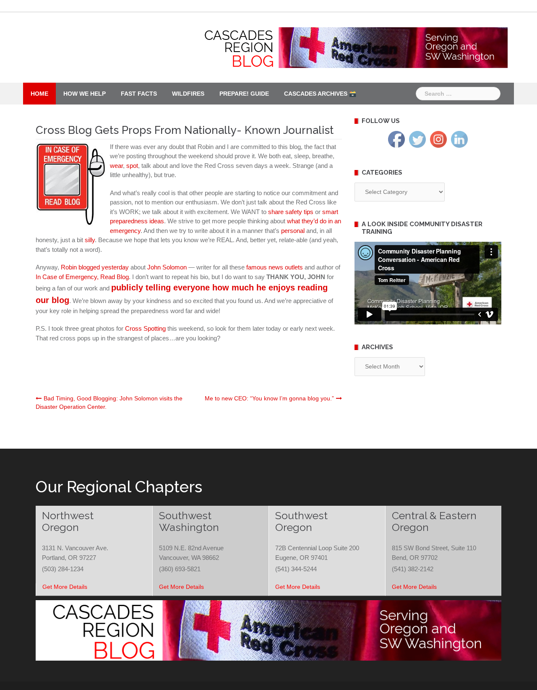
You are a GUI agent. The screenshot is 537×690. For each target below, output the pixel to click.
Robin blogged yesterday (95, 267)
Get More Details (64, 586)
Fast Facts (139, 93)
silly (90, 239)
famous (256, 267)
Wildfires (188, 93)
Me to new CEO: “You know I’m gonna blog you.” (269, 398)
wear (116, 165)
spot (132, 165)
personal (293, 230)
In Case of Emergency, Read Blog (82, 276)
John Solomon (167, 267)
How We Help (84, 93)
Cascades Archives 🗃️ (320, 93)
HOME (39, 93)
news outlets (285, 267)
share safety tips (291, 211)
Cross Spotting (146, 328)
